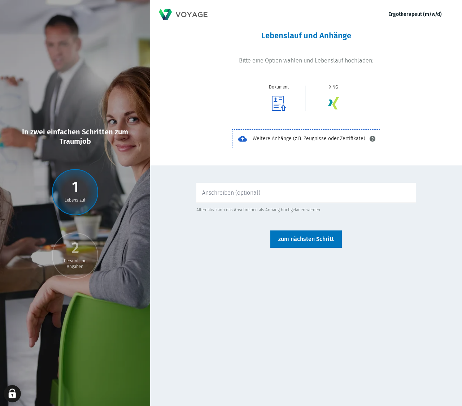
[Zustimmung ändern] (12, 393)
